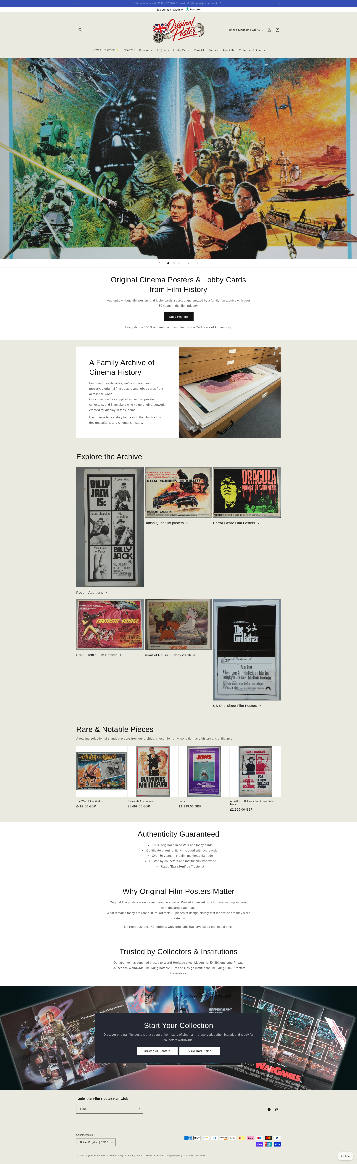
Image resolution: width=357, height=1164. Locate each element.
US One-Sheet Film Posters (235, 706)
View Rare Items (199, 1050)
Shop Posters (178, 316)
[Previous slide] (159, 263)
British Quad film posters (164, 523)
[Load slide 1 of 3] (168, 263)
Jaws (182, 801)
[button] (80, 30)
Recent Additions (89, 592)
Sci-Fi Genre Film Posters (96, 655)
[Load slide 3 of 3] (179, 263)
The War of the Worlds (89, 801)
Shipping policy (174, 1155)
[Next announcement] (279, 3)
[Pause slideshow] (198, 263)
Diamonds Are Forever (141, 801)
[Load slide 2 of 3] (174, 263)
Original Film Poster (95, 1155)
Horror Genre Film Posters (234, 523)
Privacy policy (135, 1155)
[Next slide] (188, 263)
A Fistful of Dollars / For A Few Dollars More (253, 803)
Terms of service (154, 1155)
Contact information (196, 1155)
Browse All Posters (157, 1050)
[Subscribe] (139, 1109)
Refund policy (117, 1155)
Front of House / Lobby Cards (168, 655)
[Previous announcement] (77, 3)
